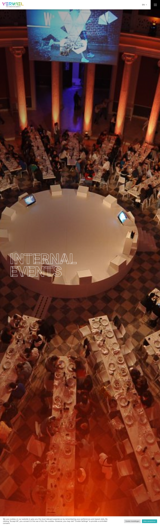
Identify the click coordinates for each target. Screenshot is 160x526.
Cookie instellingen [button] (132, 521)
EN (143, 5)
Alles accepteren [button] (149, 521)
